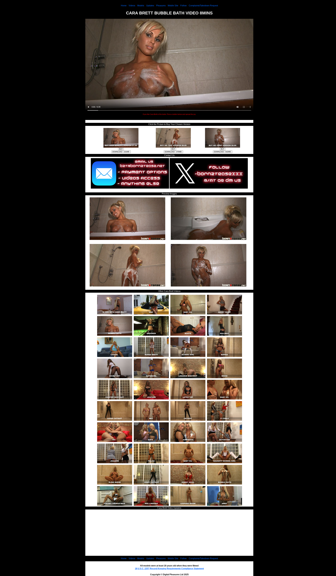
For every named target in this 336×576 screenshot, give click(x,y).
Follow (183, 5)
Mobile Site (173, 5)
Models (140, 5)
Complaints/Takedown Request (203, 5)
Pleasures (161, 5)
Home (124, 5)
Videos (132, 5)
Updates (150, 5)
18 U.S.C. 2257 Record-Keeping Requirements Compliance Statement (169, 568)
